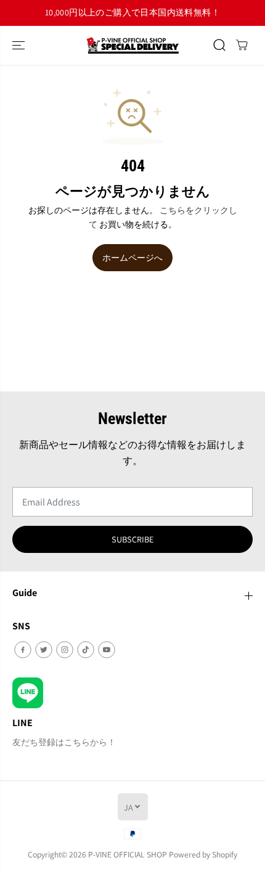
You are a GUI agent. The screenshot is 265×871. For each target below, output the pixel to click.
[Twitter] (43, 649)
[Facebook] (22, 649)
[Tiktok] (85, 649)
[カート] (241, 45)
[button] (19, 45)
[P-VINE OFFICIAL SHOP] (132, 45)
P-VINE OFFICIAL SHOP (127, 854)
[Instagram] (64, 649)
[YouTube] (106, 649)
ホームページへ (132, 257)
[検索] (219, 45)
